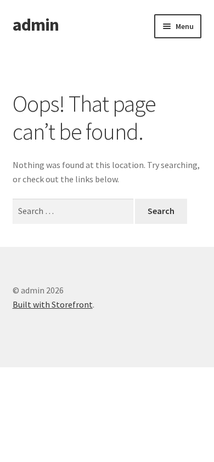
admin (36, 25)
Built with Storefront (53, 304)
